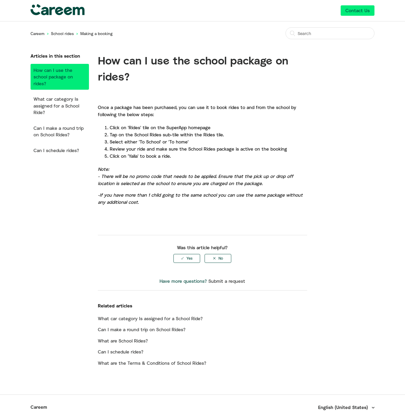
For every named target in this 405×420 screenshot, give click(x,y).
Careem (37, 33)
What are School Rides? (123, 340)
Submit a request (226, 281)
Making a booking (96, 33)
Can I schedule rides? (56, 150)
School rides (62, 33)
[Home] (57, 13)
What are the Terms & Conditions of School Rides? (152, 363)
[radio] (186, 258)
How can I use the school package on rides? (53, 76)
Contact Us (357, 10)
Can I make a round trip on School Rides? (59, 131)
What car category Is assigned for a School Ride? (56, 105)
